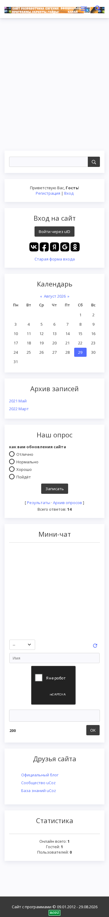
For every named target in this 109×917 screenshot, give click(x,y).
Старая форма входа (55, 259)
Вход (69, 193)
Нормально (27, 461)
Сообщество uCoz (38, 782)
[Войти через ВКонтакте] (33, 246)
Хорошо (24, 469)
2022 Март (19, 408)
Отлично (24, 454)
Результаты (38, 502)
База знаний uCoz (38, 790)
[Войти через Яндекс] (54, 246)
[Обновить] (95, 647)
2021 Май (18, 401)
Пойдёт (23, 476)
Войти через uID (54, 231)
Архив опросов (67, 502)
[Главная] (54, 9)
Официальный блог (39, 775)
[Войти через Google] (64, 246)
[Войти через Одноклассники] (75, 246)
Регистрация (48, 193)
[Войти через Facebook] (44, 246)
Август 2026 (55, 296)
